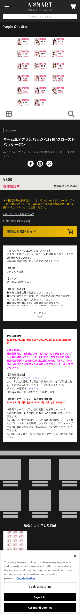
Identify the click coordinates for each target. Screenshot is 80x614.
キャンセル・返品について (19, 214)
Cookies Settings (40, 586)
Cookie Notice (25, 578)
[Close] (75, 556)
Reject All (40, 597)
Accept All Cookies (40, 607)
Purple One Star (15, 26)
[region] (40, 582)
